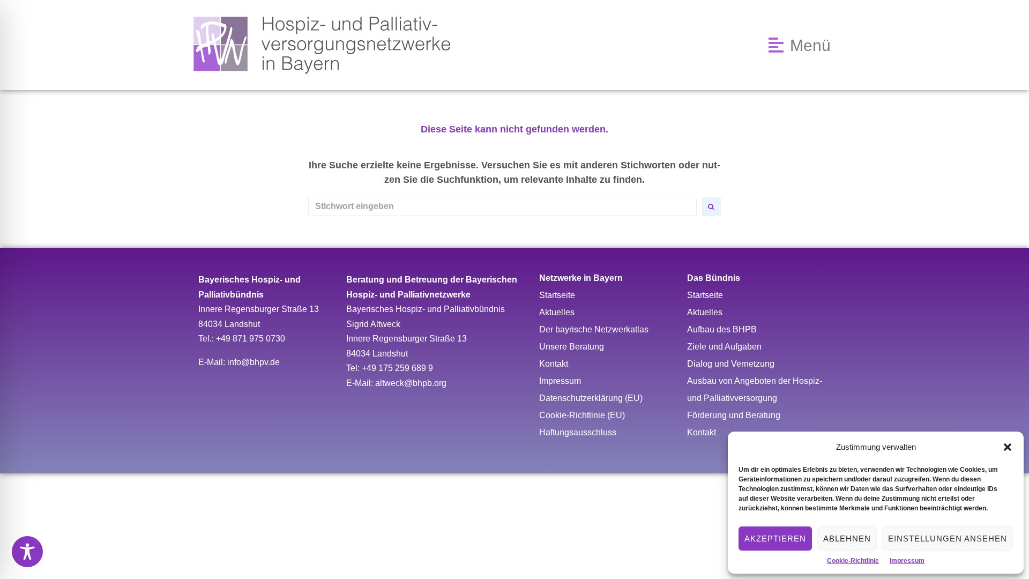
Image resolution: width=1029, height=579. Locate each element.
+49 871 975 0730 (250, 338)
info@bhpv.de (253, 362)
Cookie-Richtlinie (853, 561)
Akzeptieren (775, 538)
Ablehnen (847, 538)
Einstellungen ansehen (947, 538)
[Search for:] (502, 206)
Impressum (907, 561)
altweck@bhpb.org (410, 383)
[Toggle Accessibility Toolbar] (27, 551)
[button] (1007, 447)
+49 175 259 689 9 (397, 368)
